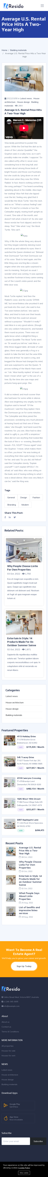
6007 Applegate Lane (27, 820)
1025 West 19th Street (29, 799)
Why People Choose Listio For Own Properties (30, 864)
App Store (16, 1118)
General (11, 497)
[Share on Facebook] (5, 517)
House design (23, 102)
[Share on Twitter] (15, 517)
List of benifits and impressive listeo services (29, 910)
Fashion (36, 497)
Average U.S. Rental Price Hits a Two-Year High (30, 850)
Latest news (26, 98)
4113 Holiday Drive (26, 736)
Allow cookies (24, 1173)
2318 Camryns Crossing (29, 778)
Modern (25, 504)
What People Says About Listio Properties (29, 896)
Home (4, 50)
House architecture (15, 702)
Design (23, 497)
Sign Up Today (24, 966)
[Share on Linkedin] (10, 517)
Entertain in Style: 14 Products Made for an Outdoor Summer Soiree (30, 880)
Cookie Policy (24, 1168)
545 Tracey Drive (25, 757)
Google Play (15, 1105)
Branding (11, 504)
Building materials (18, 50)
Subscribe (38, 1141)
